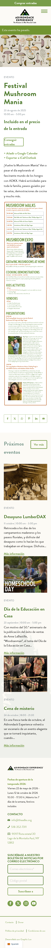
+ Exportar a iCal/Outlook (20, 158)
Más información (14, 553)
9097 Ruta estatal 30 (24, 834)
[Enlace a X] (18, 903)
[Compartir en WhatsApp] (22, 419)
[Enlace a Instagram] (26, 903)
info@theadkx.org (21, 820)
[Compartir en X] (14, 419)
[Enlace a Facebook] (10, 903)
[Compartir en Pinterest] (29, 419)
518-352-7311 (19, 827)
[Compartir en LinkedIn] (36, 419)
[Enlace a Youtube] (34, 903)
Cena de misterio (19, 708)
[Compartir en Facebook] (7, 419)
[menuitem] (25, 3)
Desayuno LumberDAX (25, 516)
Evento (9, 508)
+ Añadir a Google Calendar (21, 153)
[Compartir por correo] (43, 419)
